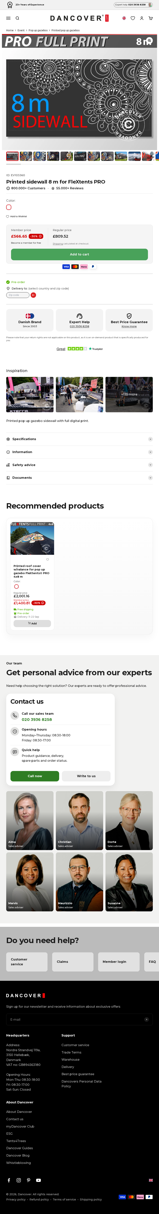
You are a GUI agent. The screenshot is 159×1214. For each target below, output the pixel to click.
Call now (35, 776)
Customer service (75, 1045)
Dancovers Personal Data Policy (81, 1084)
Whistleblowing (18, 1163)
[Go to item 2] (26, 156)
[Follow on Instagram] (18, 1180)
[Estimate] (33, 295)
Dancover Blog (17, 1155)
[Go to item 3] (39, 156)
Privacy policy (16, 1199)
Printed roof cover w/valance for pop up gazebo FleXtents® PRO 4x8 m (31, 571)
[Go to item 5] (66, 156)
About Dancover (19, 1112)
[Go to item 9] (121, 156)
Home (10, 30)
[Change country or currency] (124, 18)
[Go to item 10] (134, 156)
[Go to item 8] (107, 156)
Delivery (67, 1067)
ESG (9, 1133)
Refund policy (39, 1199)
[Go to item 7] (94, 156)
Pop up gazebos (38, 30)
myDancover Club (20, 1126)
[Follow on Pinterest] (28, 1180)
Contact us (14, 1119)
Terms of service (64, 1199)
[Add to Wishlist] (47, 560)
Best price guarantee (77, 1074)
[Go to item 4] (53, 156)
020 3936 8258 (79, 326)
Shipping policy (91, 1199)
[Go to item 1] (12, 156)
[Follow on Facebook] (8, 1180)
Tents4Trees (16, 1141)
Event (21, 30)
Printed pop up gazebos (66, 30)
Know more (129, 326)
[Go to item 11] (148, 156)
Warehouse (70, 1059)
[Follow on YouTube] (38, 1180)
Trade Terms (71, 1052)
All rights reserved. (46, 1194)
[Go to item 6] (80, 156)
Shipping (58, 243)
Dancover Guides (19, 1148)
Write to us (86, 776)
